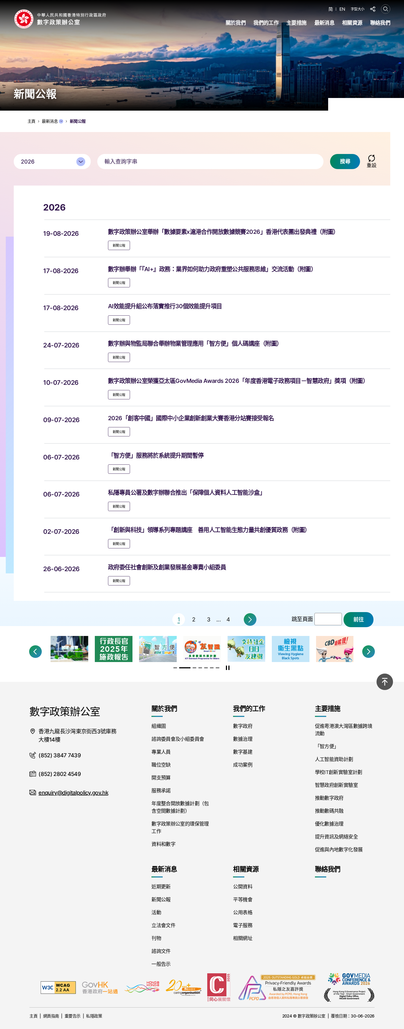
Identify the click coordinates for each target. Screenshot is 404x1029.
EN (342, 9)
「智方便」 (327, 746)
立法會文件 (163, 925)
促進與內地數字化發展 (339, 850)
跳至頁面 (302, 619)
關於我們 (236, 23)
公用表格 (242, 912)
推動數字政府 (329, 798)
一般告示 (160, 964)
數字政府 (242, 726)
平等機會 (242, 899)
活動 (156, 912)
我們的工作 (266, 23)
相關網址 (242, 938)
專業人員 (160, 752)
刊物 (156, 938)
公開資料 (242, 887)
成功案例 (242, 765)
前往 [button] (358, 619)
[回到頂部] (385, 682)
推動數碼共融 (329, 811)
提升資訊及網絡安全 (336, 837)
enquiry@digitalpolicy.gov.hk (73, 792)
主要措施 (296, 23)
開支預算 (160, 778)
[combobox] (52, 161)
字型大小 (357, 9)
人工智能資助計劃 (334, 759)
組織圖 (158, 726)
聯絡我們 (380, 23)
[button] (35, 651)
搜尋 (345, 161)
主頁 (33, 1016)
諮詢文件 (160, 951)
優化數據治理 (329, 824)
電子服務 (242, 925)
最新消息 (324, 23)
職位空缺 (160, 765)
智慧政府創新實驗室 (336, 785)
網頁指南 (51, 1016)
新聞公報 (160, 899)
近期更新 (160, 887)
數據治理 (242, 739)
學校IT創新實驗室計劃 (338, 772)
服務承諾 (160, 791)
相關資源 (352, 23)
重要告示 (73, 1016)
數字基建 (242, 752)
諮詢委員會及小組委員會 (177, 739)
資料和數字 (163, 844)
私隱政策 (94, 1016)
